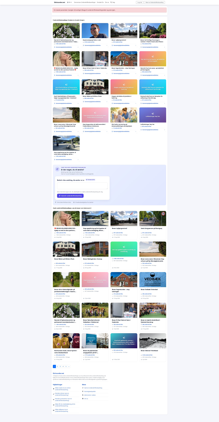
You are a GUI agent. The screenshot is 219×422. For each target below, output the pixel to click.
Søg (113, 2)
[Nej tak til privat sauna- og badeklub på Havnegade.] (152, 64)
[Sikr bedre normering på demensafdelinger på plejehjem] (124, 120)
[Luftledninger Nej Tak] (152, 119)
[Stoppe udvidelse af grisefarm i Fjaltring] (124, 92)
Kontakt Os (100, 2)
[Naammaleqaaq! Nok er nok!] (95, 35)
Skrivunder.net (59, 2)
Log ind (139, 2)
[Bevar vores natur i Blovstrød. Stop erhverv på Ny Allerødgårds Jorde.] (66, 120)
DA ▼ (70, 2)
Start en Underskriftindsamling (154, 2)
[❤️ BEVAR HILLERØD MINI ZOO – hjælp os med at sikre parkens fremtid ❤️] (66, 64)
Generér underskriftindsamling (71, 196)
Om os (107, 2)
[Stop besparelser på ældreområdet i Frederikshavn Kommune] (95, 120)
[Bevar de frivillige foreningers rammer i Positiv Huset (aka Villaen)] (152, 36)
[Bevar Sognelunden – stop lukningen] (124, 63)
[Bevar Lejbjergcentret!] (124, 35)
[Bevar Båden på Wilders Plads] (95, 91)
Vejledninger (57, 385)
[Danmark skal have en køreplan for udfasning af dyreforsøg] (152, 92)
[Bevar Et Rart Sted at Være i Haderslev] (95, 63)
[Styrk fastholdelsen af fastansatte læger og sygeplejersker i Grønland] (66, 92)
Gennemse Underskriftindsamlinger (85, 2)
